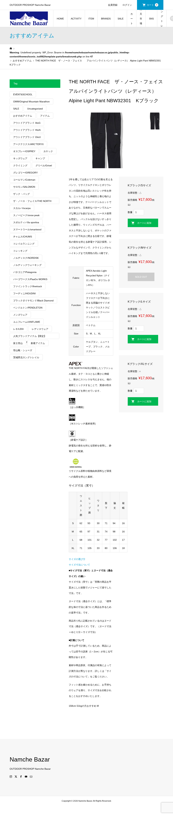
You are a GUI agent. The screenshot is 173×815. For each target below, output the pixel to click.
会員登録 (112, 5)
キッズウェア (20, 158)
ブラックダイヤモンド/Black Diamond (33, 300)
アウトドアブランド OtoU (27, 137)
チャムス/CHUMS (22, 236)
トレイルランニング (23, 243)
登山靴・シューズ (22, 350)
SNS (151, 18)
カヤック (48, 151)
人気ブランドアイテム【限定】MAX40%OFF (29, 337)
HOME (60, 18)
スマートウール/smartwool (27, 229)
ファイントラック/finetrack (27, 286)
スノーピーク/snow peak (26, 215)
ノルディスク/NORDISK (26, 258)
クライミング (20, 165)
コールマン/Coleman (24, 179)
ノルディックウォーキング (27, 265)
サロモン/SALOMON (24, 186)
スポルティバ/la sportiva (26, 222)
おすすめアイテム (22, 115)
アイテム (45, 115)
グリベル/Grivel (43, 165)
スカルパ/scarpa (22, 208)
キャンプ (40, 158)
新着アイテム (38, 343)
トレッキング (20, 250)
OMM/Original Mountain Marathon (31, 101)
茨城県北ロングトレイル (26, 357)
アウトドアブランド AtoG (27, 123)
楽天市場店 (141, 18)
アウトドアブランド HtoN (27, 130)
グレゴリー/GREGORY (25, 172)
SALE (120, 18)
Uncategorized (35, 108)
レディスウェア (40, 329)
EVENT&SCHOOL (22, 94)
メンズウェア (20, 314)
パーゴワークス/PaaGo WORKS (30, 279)
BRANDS (106, 18)
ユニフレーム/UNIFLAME (26, 322)
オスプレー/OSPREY (24, 151)
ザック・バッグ (21, 194)
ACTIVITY (76, 18)
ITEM (91, 18)
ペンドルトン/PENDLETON (27, 307)
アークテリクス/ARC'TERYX (28, 144)
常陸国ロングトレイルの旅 (162, 18)
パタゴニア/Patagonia (24, 272)
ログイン (127, 5)
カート (152, 5)
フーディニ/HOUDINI (24, 293)
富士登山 (18, 343)
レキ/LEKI (18, 329)
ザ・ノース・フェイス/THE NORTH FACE (32, 202)
